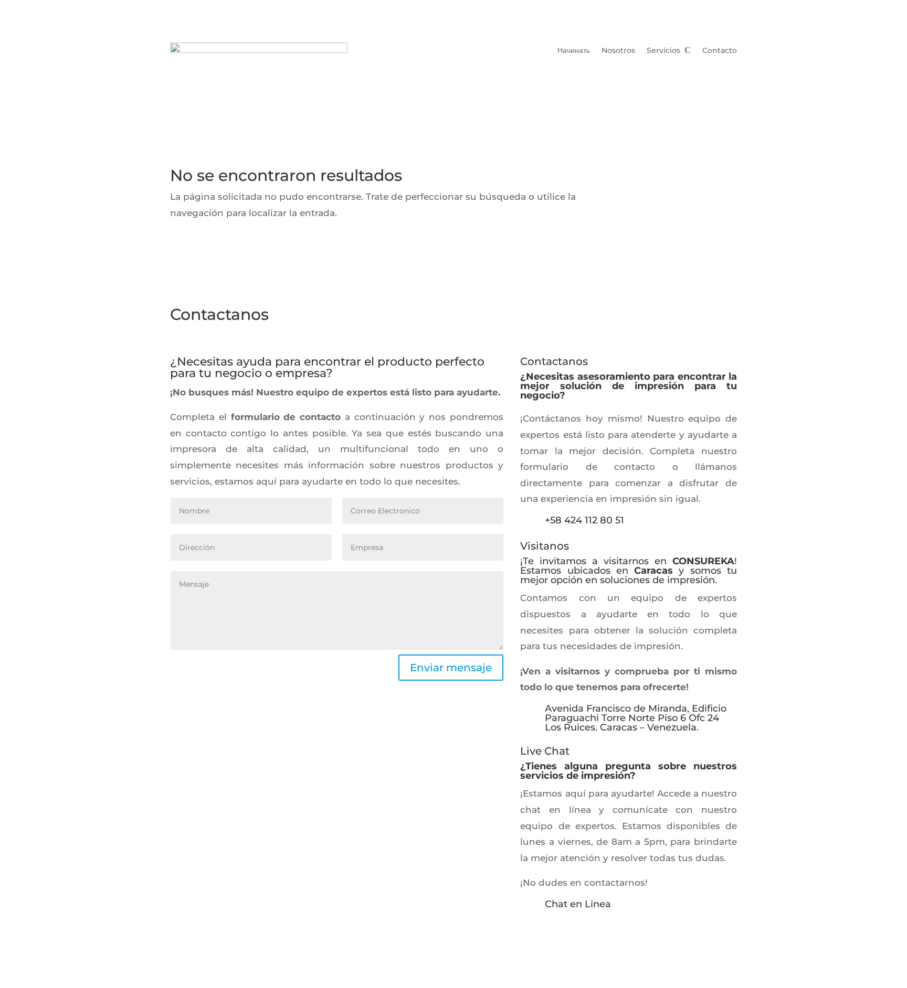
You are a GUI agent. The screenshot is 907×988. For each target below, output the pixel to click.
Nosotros (618, 51)
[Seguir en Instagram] (528, 933)
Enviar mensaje (451, 667)
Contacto (719, 51)
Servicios (663, 51)
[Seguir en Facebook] (549, 933)
